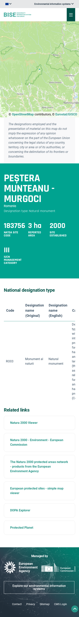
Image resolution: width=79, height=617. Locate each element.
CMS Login (60, 604)
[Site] (26, 15)
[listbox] (54, 4)
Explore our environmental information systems (39, 587)
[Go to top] (74, 608)
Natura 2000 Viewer (24, 423)
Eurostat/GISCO (66, 114)
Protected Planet (21, 527)
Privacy (30, 604)
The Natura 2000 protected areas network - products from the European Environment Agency (39, 466)
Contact (17, 604)
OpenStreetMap (23, 114)
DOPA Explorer (20, 510)
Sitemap (44, 604)
